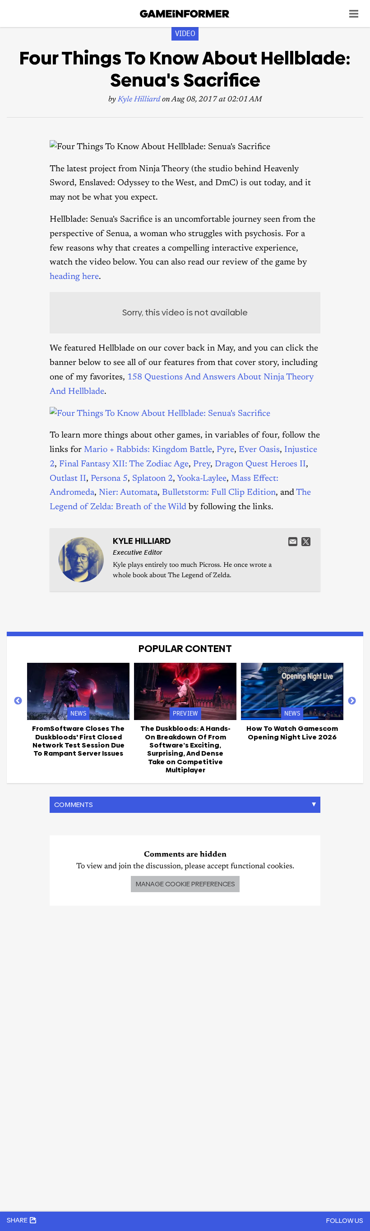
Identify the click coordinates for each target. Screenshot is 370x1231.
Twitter (305, 541)
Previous (18, 701)
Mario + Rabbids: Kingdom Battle (148, 450)
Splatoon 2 (152, 478)
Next (351, 701)
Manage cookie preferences (185, 884)
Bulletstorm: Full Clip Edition (219, 492)
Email (292, 541)
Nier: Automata (128, 492)
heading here (74, 277)
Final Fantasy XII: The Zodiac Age (124, 464)
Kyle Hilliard (139, 100)
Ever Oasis (259, 450)
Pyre (225, 450)
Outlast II (68, 478)
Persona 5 (109, 478)
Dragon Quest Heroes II (260, 464)
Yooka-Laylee (202, 478)
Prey (201, 464)
